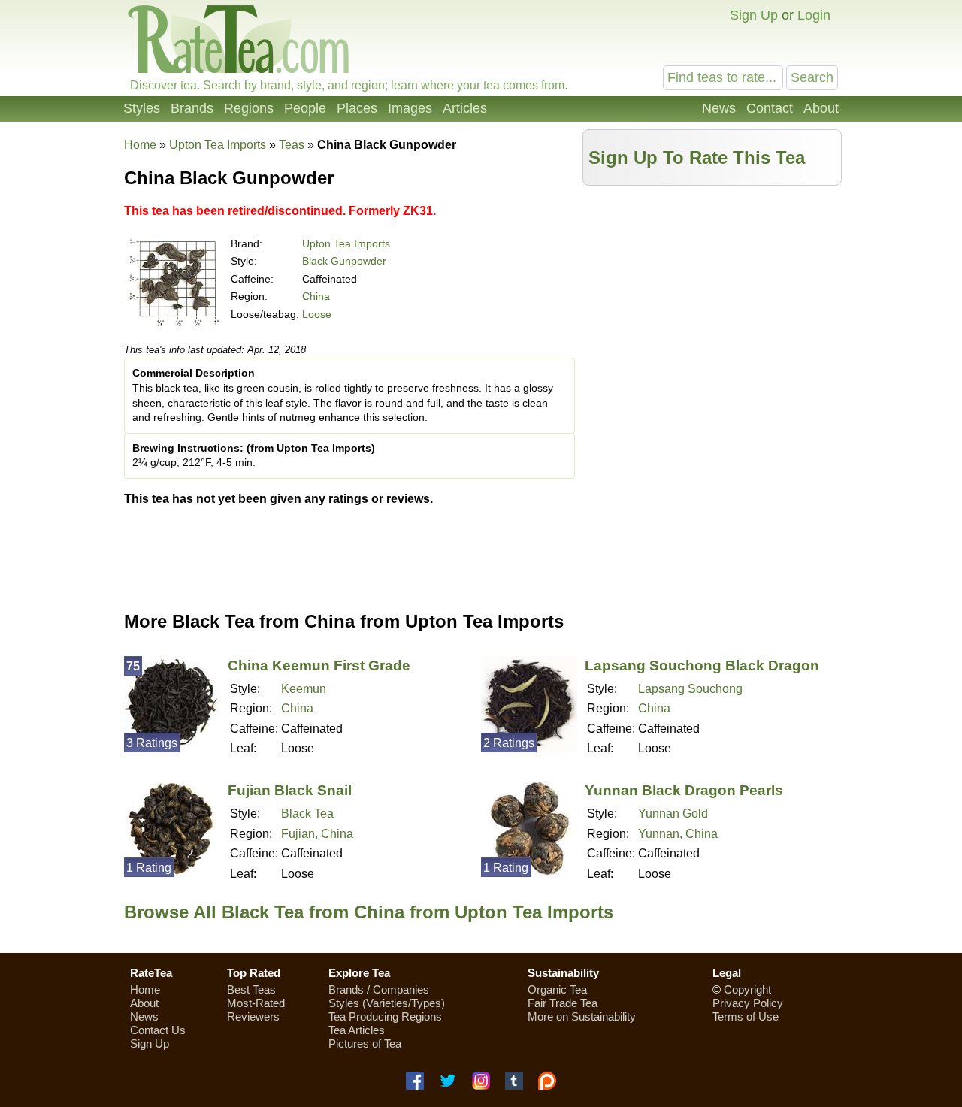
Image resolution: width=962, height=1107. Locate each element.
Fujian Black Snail (290, 790)
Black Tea (307, 813)
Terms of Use (745, 1016)
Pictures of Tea (364, 1043)
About (821, 108)
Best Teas (251, 989)
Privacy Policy (747, 1003)
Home (140, 144)
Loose (316, 314)
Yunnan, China (678, 833)
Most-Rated (256, 1003)
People (305, 108)
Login (813, 15)
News (719, 108)
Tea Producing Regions (385, 1016)
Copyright (747, 989)
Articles (465, 108)
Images (410, 108)
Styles (141, 108)
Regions (249, 108)
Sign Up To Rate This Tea (696, 157)
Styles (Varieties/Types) (386, 1003)
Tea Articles (356, 1030)
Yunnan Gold (673, 813)
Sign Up (754, 15)
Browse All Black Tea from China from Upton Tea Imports (368, 912)
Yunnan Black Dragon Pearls (684, 790)
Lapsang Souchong (690, 688)
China (316, 296)
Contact (769, 108)
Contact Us (158, 1030)
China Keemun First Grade (319, 665)
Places (357, 108)
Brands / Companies (378, 989)
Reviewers (253, 1016)
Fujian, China (317, 833)
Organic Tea (557, 989)
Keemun (303, 688)
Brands (192, 108)
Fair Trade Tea (562, 1003)
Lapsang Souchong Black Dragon (702, 665)
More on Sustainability (582, 1016)
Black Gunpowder (344, 261)
